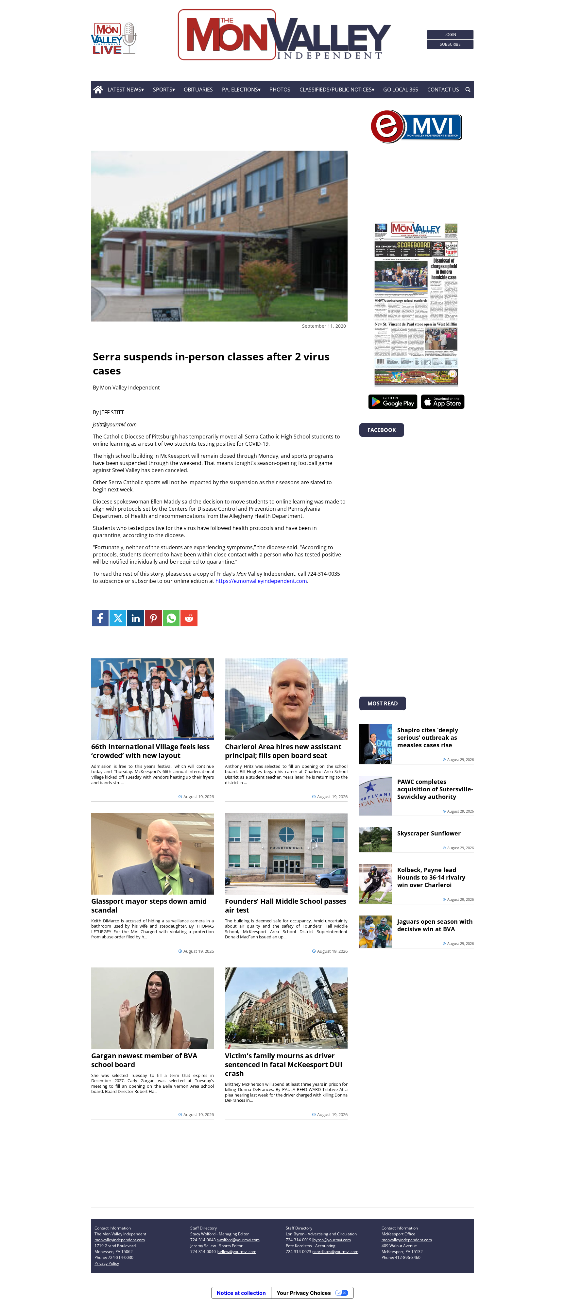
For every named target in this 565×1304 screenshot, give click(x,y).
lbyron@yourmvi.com (331, 1240)
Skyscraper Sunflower (429, 833)
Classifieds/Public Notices (336, 89)
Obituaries (198, 89)
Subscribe (450, 44)
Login (450, 34)
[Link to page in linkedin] (135, 618)
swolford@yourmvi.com (238, 1240)
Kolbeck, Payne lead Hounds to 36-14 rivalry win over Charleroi (431, 877)
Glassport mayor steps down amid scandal (149, 906)
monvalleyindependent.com (119, 1240)
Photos (279, 89)
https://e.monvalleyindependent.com (261, 581)
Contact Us (443, 89)
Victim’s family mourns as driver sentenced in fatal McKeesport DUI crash (283, 1064)
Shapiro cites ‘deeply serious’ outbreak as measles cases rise (427, 737)
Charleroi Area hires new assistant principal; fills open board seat (283, 751)
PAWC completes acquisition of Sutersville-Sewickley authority (435, 789)
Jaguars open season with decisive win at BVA (435, 925)
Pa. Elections (240, 89)
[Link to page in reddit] (188, 618)
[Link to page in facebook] (100, 618)
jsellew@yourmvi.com (236, 1251)
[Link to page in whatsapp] (171, 618)
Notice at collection (241, 1293)
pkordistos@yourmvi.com (335, 1251)
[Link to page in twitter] (118, 618)
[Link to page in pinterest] (153, 618)
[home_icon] (98, 89)
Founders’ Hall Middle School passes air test (285, 906)
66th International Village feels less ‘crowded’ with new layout (150, 751)
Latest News (124, 89)
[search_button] (468, 89)
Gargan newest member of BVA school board (144, 1060)
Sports (162, 89)
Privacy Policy (106, 1263)
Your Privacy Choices (304, 1293)
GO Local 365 (400, 89)
